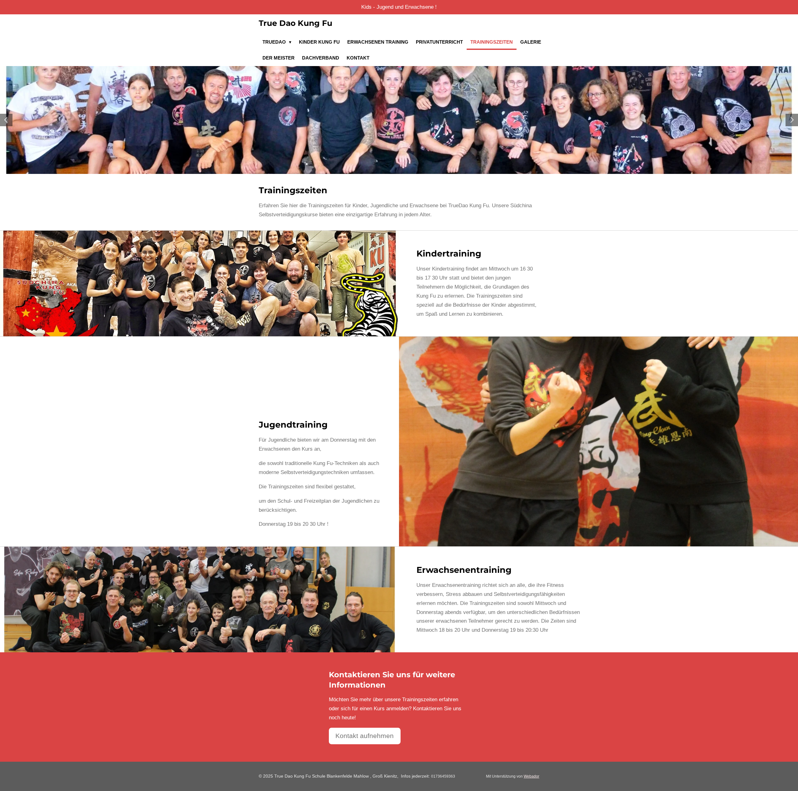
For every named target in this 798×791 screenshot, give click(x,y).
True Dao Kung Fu (295, 23)
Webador (531, 776)
